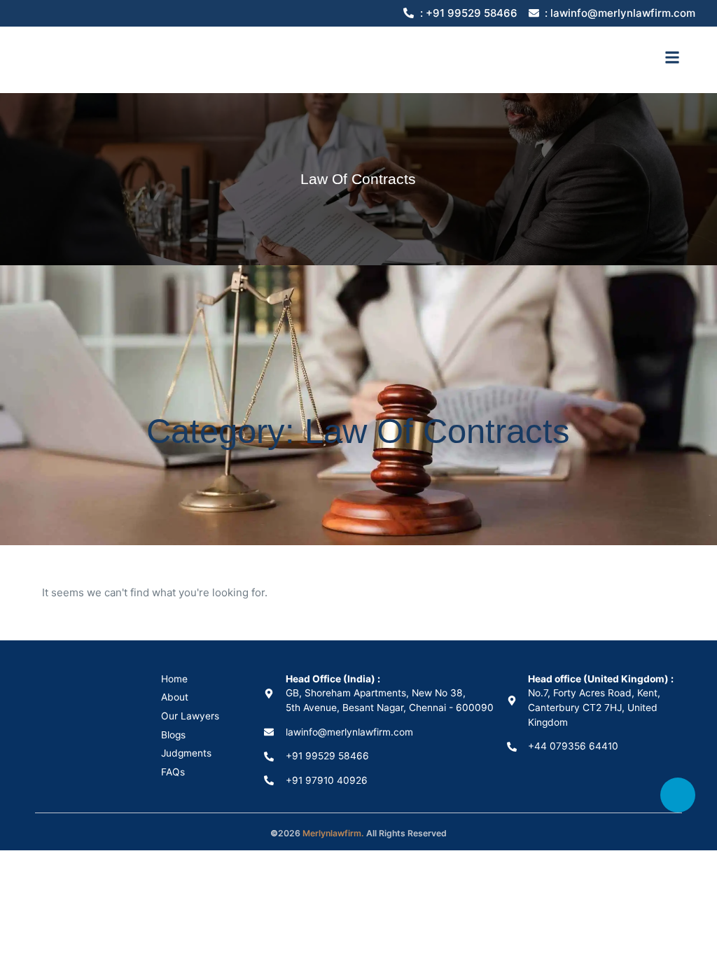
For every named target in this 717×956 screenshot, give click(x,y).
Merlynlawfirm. (333, 833)
